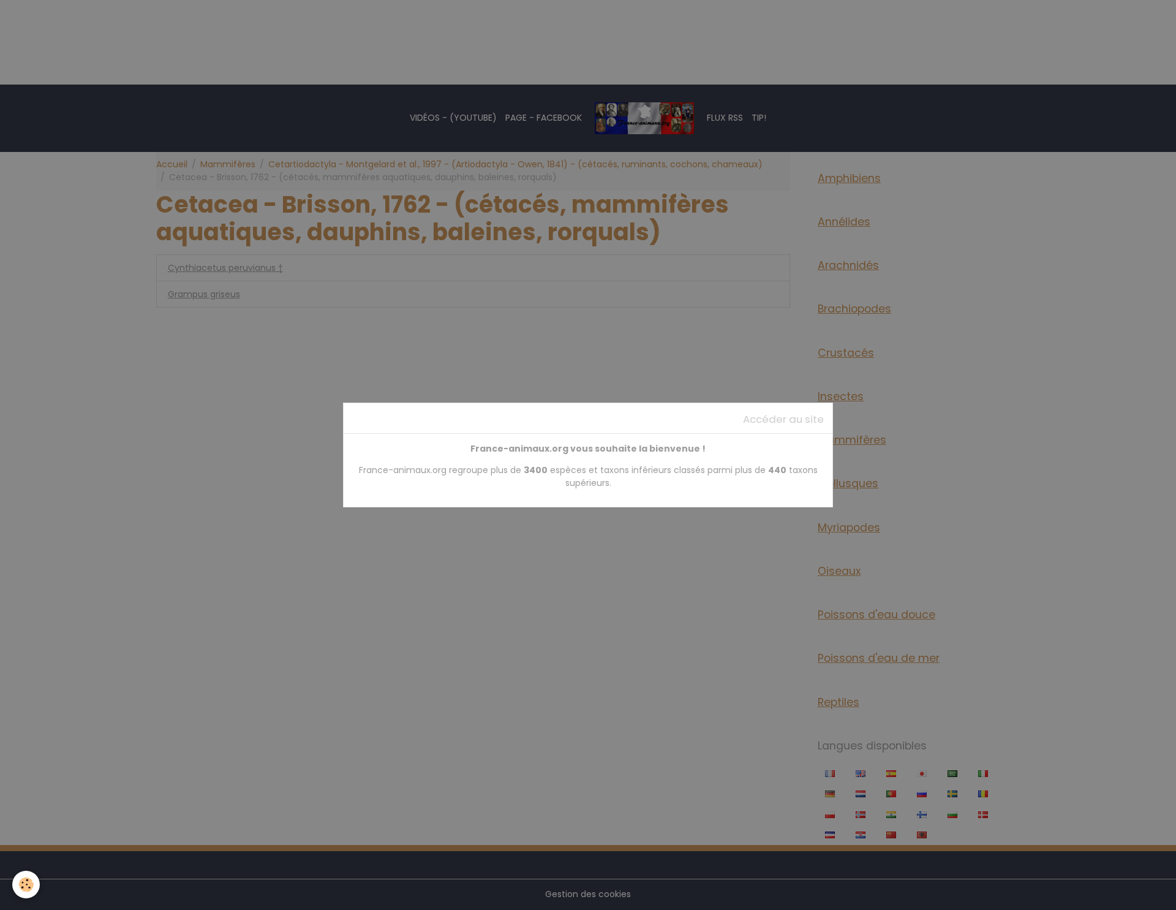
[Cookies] (26, 884)
